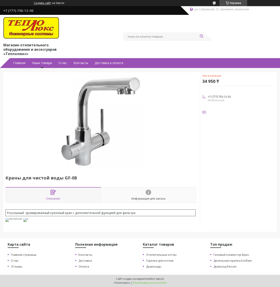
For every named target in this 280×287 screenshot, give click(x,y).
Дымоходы (153, 266)
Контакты (81, 62)
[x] (25, 218)
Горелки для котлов (159, 261)
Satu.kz (160, 279)
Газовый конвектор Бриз (231, 255)
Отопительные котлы (161, 255)
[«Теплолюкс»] (31, 28)
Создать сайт (42, 3)
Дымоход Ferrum (225, 266)
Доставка (85, 261)
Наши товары (42, 62)
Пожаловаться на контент (150, 283)
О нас (63, 62)
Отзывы (16, 266)
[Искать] (201, 36)
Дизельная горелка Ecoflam (233, 261)
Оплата (84, 266)
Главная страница (23, 255)
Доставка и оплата (109, 62)
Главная (19, 62)
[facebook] (13, 218)
